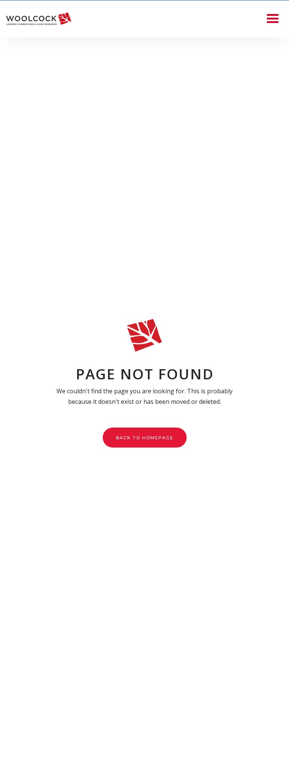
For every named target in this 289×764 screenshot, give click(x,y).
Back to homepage (144, 437)
